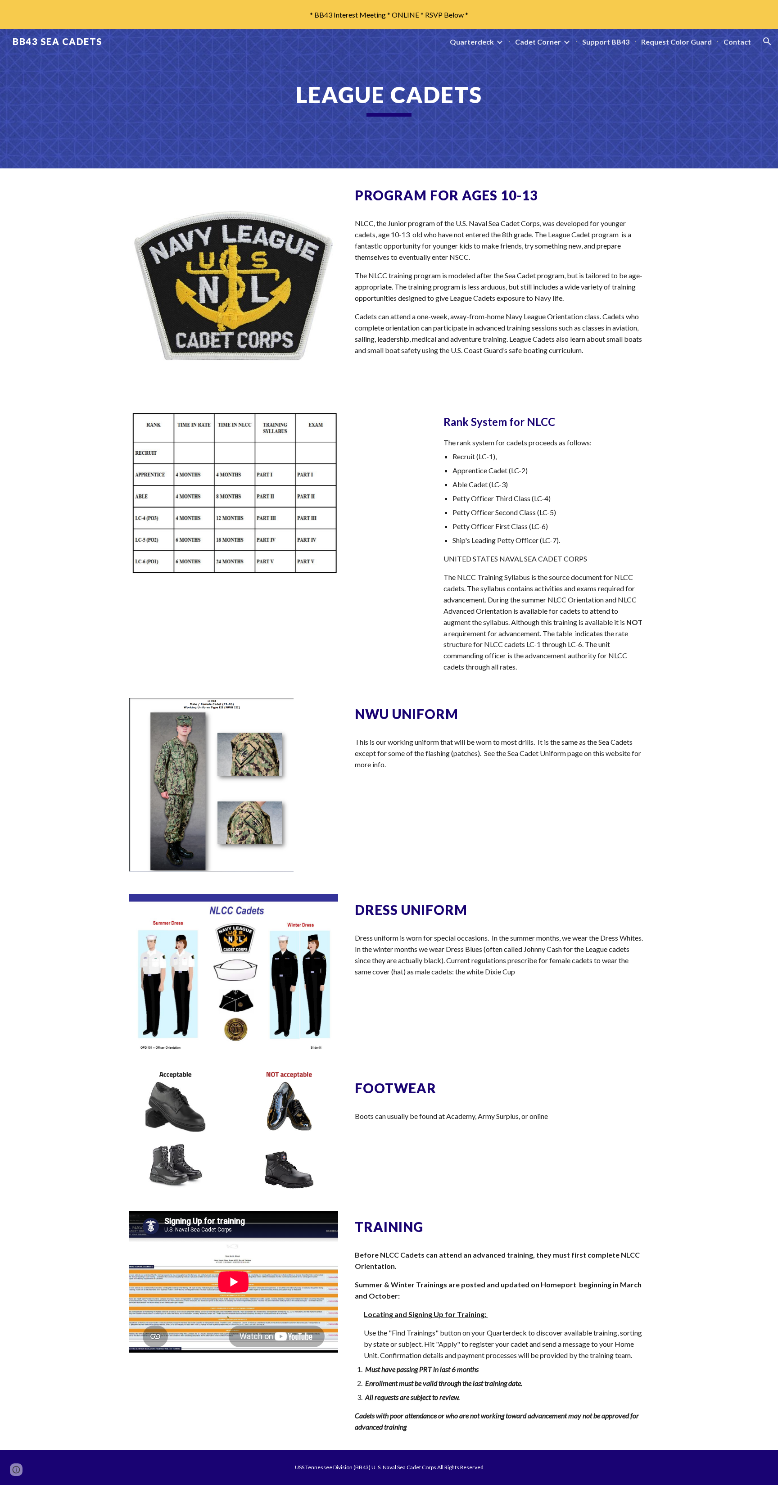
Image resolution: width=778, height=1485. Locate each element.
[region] (389, 14)
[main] (389, 98)
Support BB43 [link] (605, 41)
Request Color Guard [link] (676, 41)
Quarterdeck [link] (472, 41)
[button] (767, 41)
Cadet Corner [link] (538, 41)
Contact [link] (737, 41)
